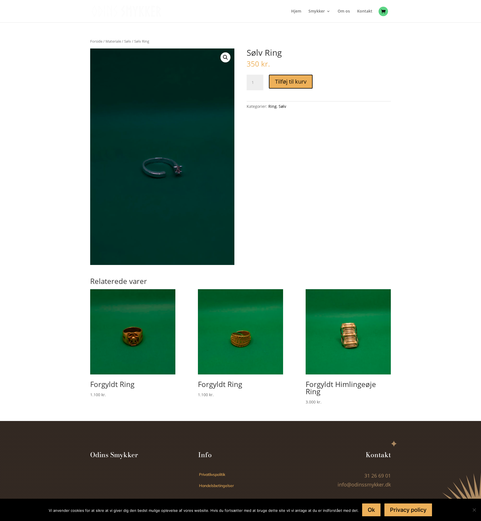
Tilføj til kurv (290, 81)
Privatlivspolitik (212, 474)
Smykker (316, 11)
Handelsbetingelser (216, 485)
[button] (225, 57)
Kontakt (364, 11)
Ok (371, 510)
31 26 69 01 (377, 475)
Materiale (113, 41)
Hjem (296, 11)
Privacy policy (408, 510)
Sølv (127, 41)
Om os (344, 11)
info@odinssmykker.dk (364, 484)
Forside (96, 41)
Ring (272, 106)
